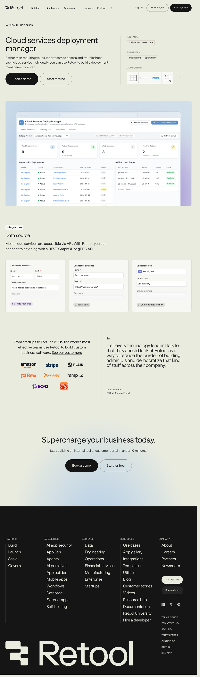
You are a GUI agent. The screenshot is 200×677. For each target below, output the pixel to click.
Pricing (101, 8)
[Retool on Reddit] (178, 604)
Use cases (87, 8)
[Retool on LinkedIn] (163, 604)
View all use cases (21, 25)
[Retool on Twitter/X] (170, 604)
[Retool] (14, 8)
